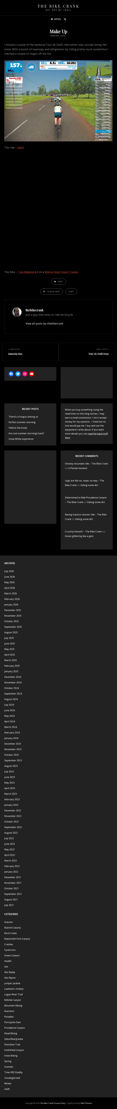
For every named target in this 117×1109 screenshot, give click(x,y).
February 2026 (12, 599)
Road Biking (10, 1033)
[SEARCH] (65, 19)
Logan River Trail (13, 994)
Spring (7, 1061)
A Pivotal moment (77, 468)
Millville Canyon (12, 1000)
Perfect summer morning (22, 422)
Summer (8, 1066)
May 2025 (9, 649)
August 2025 (11, 632)
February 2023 (12, 799)
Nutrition (9, 1011)
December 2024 (12, 676)
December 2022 (12, 810)
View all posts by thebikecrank (44, 323)
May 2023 (9, 782)
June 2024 (9, 710)
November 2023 (12, 749)
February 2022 (12, 866)
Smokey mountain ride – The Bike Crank (86, 463)
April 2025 (9, 654)
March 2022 (10, 860)
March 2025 (10, 660)
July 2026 (9, 571)
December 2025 (12, 610)
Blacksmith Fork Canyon (17, 938)
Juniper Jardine (12, 983)
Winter (8, 1083)
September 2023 (13, 760)
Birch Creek (10, 933)
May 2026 (9, 582)
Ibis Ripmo (10, 977)
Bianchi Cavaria (12, 927)
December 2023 (12, 743)
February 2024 (12, 732)
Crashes (8, 944)
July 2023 (9, 771)
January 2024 (11, 738)
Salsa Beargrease (13, 1039)
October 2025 (11, 621)
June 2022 (9, 843)
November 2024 (12, 682)
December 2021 (12, 877)
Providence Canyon (14, 1027)
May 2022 (9, 849)
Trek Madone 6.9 (28, 272)
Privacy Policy (59, 1103)
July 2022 (9, 838)
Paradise (9, 1016)
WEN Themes (86, 1103)
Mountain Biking (13, 1005)
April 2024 (9, 721)
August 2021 (11, 899)
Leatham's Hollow (13, 988)
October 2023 (11, 754)
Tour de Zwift (53, 291)
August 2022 (11, 832)
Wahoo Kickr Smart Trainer (61, 272)
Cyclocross (10, 949)
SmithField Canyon (14, 1050)
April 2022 (9, 855)
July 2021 (9, 905)
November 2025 (12, 615)
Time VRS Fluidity (13, 1072)
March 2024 (10, 727)
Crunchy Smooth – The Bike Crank (83, 531)
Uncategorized (12, 1077)
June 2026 (9, 576)
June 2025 (9, 643)
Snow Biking (11, 1055)
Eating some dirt (89, 485)
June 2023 (9, 777)
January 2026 (11, 604)
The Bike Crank (59, 6)
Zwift (20, 147)
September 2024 (13, 693)
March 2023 (10, 793)
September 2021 (13, 894)
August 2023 (11, 766)
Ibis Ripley (9, 972)
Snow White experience (21, 438)
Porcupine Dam (12, 1022)
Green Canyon (12, 955)
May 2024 (9, 715)
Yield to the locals (18, 427)
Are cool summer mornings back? (26, 433)
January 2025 (11, 671)
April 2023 (9, 788)
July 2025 (9, 638)
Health (7, 961)
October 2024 (11, 688)
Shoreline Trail (12, 1044)
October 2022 (11, 821)
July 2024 (9, 704)
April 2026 (9, 587)
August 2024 (11, 699)
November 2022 (12, 816)
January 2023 (11, 804)
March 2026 (10, 593)
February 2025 (12, 665)
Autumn (8, 922)
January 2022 (11, 871)
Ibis (6, 966)
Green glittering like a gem (79, 536)
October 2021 (11, 888)
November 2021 (12, 882)
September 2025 (13, 626)
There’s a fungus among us (23, 416)
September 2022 (13, 827)
